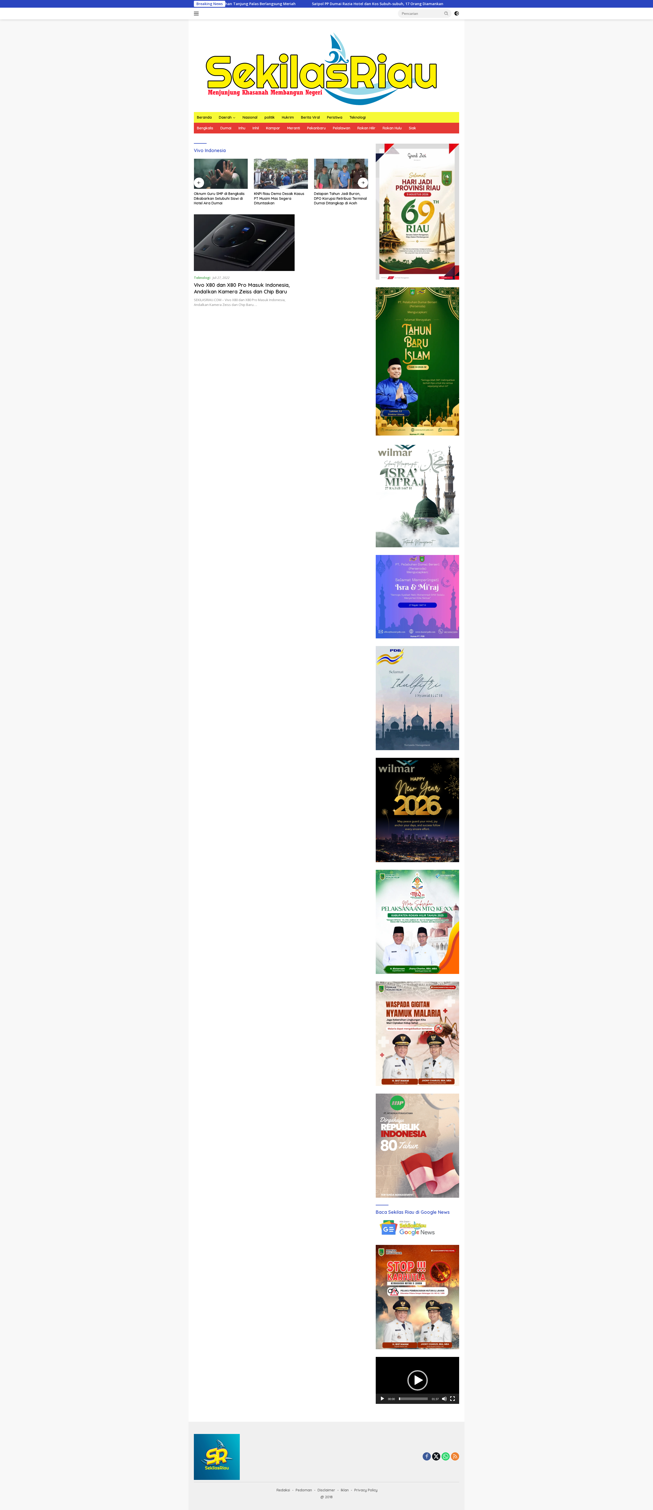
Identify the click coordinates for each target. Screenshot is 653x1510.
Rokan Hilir (366, 128)
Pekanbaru (316, 128)
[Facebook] (427, 1456)
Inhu (241, 128)
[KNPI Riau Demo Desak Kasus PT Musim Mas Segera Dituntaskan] (281, 174)
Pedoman (304, 1490)
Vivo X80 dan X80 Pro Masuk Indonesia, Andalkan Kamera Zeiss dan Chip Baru (242, 288)
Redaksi (283, 1490)
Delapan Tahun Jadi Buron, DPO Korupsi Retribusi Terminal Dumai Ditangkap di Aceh (340, 198)
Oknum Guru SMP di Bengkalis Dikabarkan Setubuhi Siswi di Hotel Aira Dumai (446, 4)
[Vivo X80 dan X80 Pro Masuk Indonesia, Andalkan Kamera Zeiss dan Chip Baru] (244, 242)
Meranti (293, 128)
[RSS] (455, 1456)
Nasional (250, 117)
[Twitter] (436, 1456)
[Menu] (197, 13)
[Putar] (382, 1398)
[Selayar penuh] (452, 1398)
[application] (417, 1380)
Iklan (345, 1490)
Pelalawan (341, 128)
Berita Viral (310, 117)
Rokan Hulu (392, 128)
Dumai (225, 128)
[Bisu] (444, 1398)
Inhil (256, 128)
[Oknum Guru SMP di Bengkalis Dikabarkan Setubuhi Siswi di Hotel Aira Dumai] (221, 174)
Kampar (273, 128)
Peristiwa (334, 117)
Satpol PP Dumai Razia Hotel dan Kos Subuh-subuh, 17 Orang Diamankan (295, 4)
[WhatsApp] (446, 1456)
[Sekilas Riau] (321, 67)
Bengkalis (205, 128)
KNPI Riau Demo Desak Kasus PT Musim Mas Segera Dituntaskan (279, 198)
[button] (446, 13)
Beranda (204, 117)
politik (270, 117)
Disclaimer (326, 1490)
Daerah (225, 117)
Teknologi (357, 117)
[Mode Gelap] (456, 13)
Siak (412, 128)
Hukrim (288, 117)
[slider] (413, 1398)
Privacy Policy (366, 1490)
